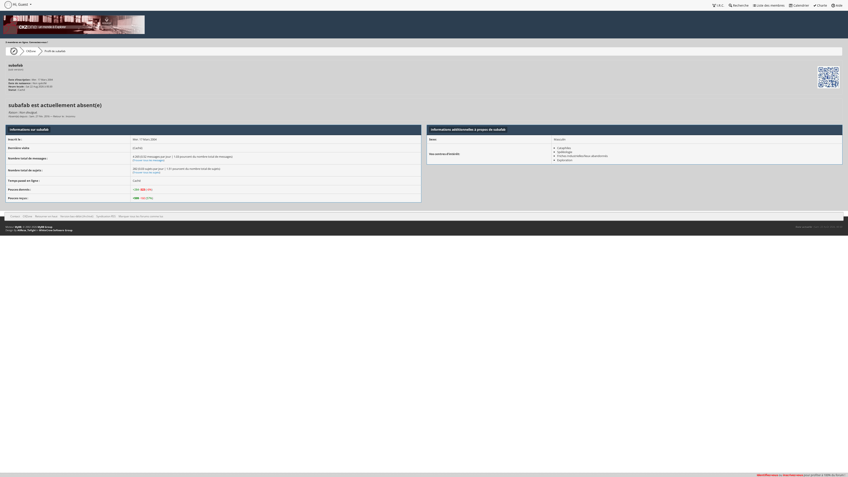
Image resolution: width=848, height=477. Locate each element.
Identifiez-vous (767, 475)
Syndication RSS (106, 216)
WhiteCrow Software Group (55, 230)
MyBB (18, 227)
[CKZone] (13, 51)
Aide (838, 5)
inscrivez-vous (793, 475)
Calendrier (801, 5)
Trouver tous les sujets (146, 172)
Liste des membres (770, 5)
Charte (821, 5)
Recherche (740, 5)
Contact (15, 216)
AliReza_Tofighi (26, 230)
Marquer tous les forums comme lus (141, 216)
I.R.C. (720, 5)
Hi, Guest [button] (20, 4)
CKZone (31, 51)
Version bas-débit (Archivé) (76, 216)
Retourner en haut (46, 216)
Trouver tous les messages (148, 160)
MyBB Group (45, 227)
